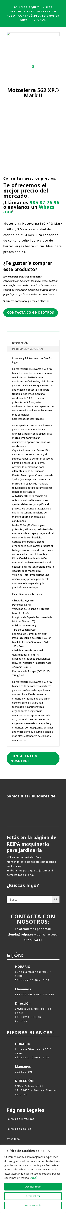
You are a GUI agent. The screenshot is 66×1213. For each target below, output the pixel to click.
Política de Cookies (19, 1128)
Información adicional (27, 348)
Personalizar (33, 1196)
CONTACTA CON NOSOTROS (30, 312)
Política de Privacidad (20, 1118)
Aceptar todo (33, 1186)
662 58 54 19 (33, 940)
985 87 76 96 (44, 202)
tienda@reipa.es (20, 934)
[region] (33, 1179)
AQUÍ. (33, 1177)
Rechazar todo (33, 1205)
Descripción (20, 343)
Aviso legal (14, 1139)
